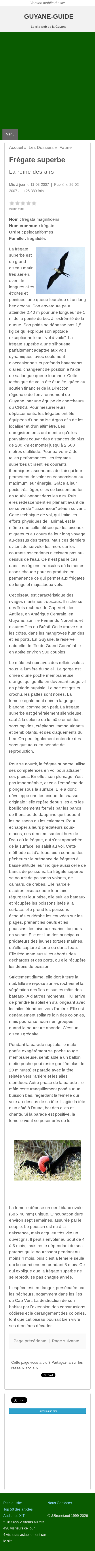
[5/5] (34, 203)
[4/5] (28, 203)
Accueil (16, 147)
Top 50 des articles (18, 1509)
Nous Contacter (60, 1503)
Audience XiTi (14, 1516)
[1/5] (12, 203)
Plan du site (12, 1503)
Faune (65, 147)
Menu (10, 134)
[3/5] (23, 203)
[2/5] (17, 203)
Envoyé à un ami (48, 1411)
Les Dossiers (41, 147)
